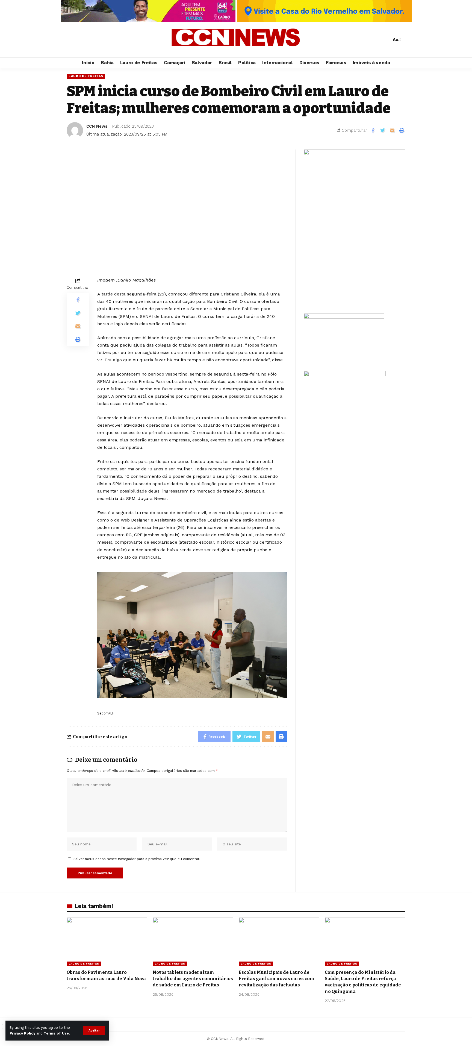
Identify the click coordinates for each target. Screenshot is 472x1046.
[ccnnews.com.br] (236, 39)
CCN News (96, 126)
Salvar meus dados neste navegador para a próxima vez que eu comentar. (136, 859)
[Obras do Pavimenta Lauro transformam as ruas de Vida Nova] (107, 942)
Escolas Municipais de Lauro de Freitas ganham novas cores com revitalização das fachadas (276, 979)
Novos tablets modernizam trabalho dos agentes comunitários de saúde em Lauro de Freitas (193, 979)
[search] (386, 39)
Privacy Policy (22, 1033)
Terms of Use (56, 1033)
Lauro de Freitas (86, 76)
